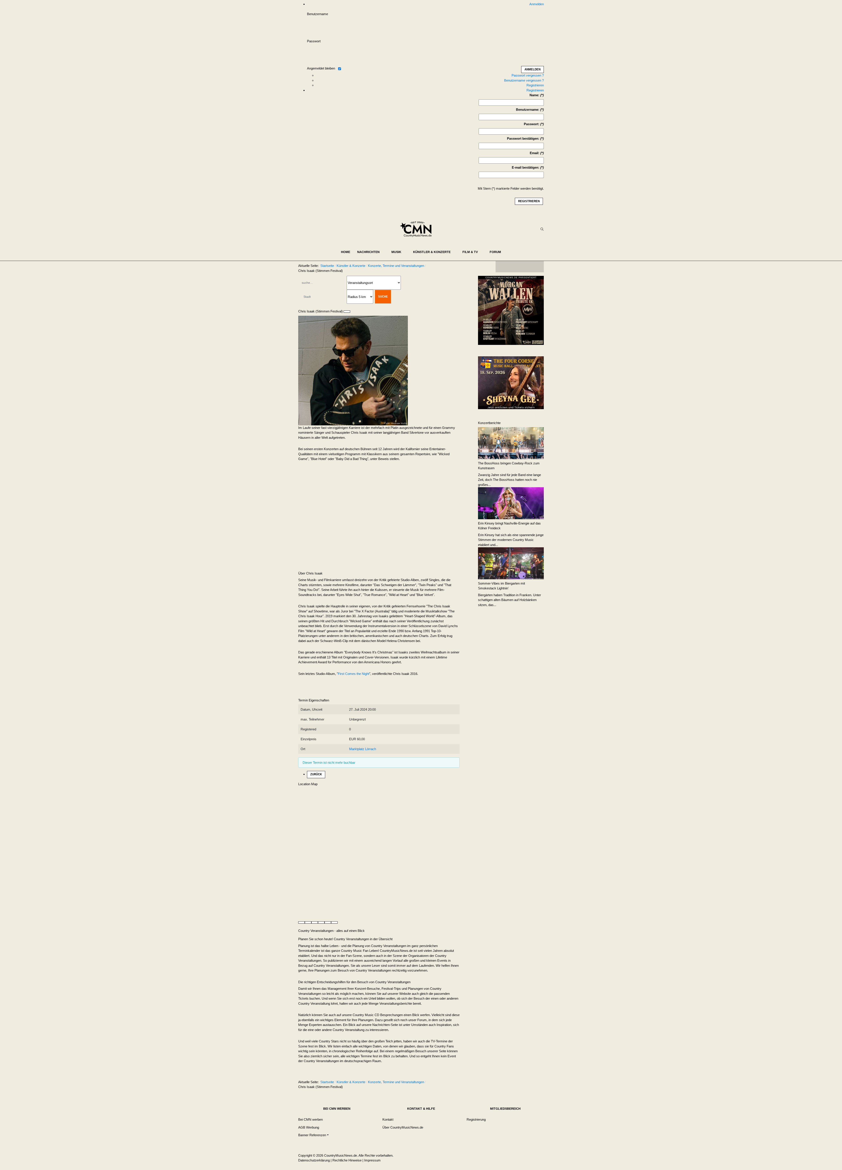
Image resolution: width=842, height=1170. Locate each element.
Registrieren (535, 85)
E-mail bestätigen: (525, 167)
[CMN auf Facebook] (502, 266)
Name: (534, 95)
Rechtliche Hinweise (347, 1160)
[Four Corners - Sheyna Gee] (511, 382)
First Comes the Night (353, 674)
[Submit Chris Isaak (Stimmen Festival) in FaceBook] (301, 922)
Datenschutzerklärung (314, 1160)
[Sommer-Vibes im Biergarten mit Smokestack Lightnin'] (511, 563)
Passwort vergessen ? (528, 75)
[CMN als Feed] (537, 266)
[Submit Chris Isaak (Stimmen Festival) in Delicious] (321, 922)
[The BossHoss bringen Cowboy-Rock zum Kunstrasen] (511, 443)
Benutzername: (527, 109)
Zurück (316, 774)
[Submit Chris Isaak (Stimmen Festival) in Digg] (328, 922)
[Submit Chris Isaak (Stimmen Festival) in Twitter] (308, 922)
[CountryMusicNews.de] (418, 229)
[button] (370, 252)
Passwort (314, 41)
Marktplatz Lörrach (362, 749)
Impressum (372, 1160)
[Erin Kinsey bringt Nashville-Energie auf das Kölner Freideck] (511, 503)
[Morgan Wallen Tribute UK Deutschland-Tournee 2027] (511, 311)
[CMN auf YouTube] (528, 266)
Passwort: (531, 124)
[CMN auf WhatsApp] (519, 266)
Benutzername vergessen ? (524, 80)
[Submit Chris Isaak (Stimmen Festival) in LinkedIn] (314, 922)
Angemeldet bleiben (321, 68)
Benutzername (317, 14)
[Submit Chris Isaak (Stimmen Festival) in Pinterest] (334, 922)
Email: (534, 153)
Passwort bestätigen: (523, 138)
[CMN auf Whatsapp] (521, 1082)
